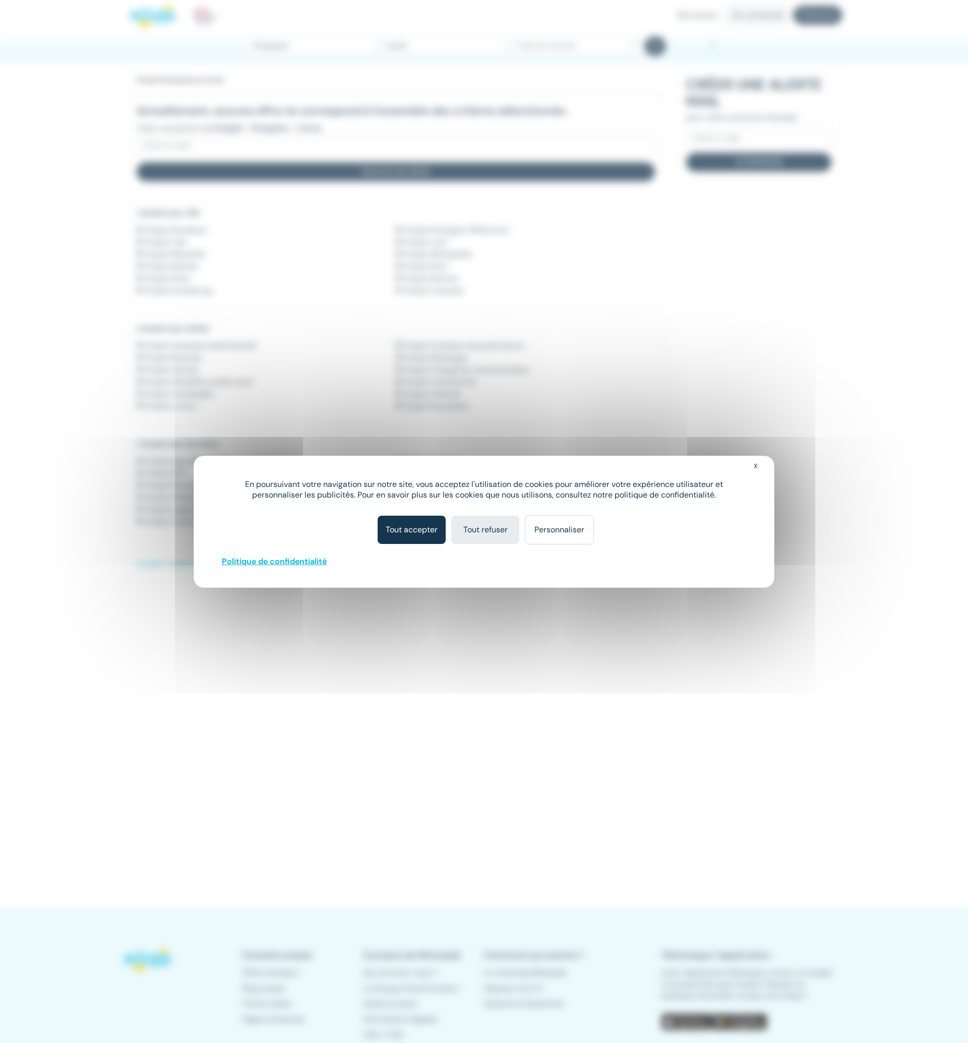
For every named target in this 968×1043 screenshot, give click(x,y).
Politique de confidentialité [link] (274, 561)
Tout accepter (412, 529)
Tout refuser (485, 529)
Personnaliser (559, 529)
